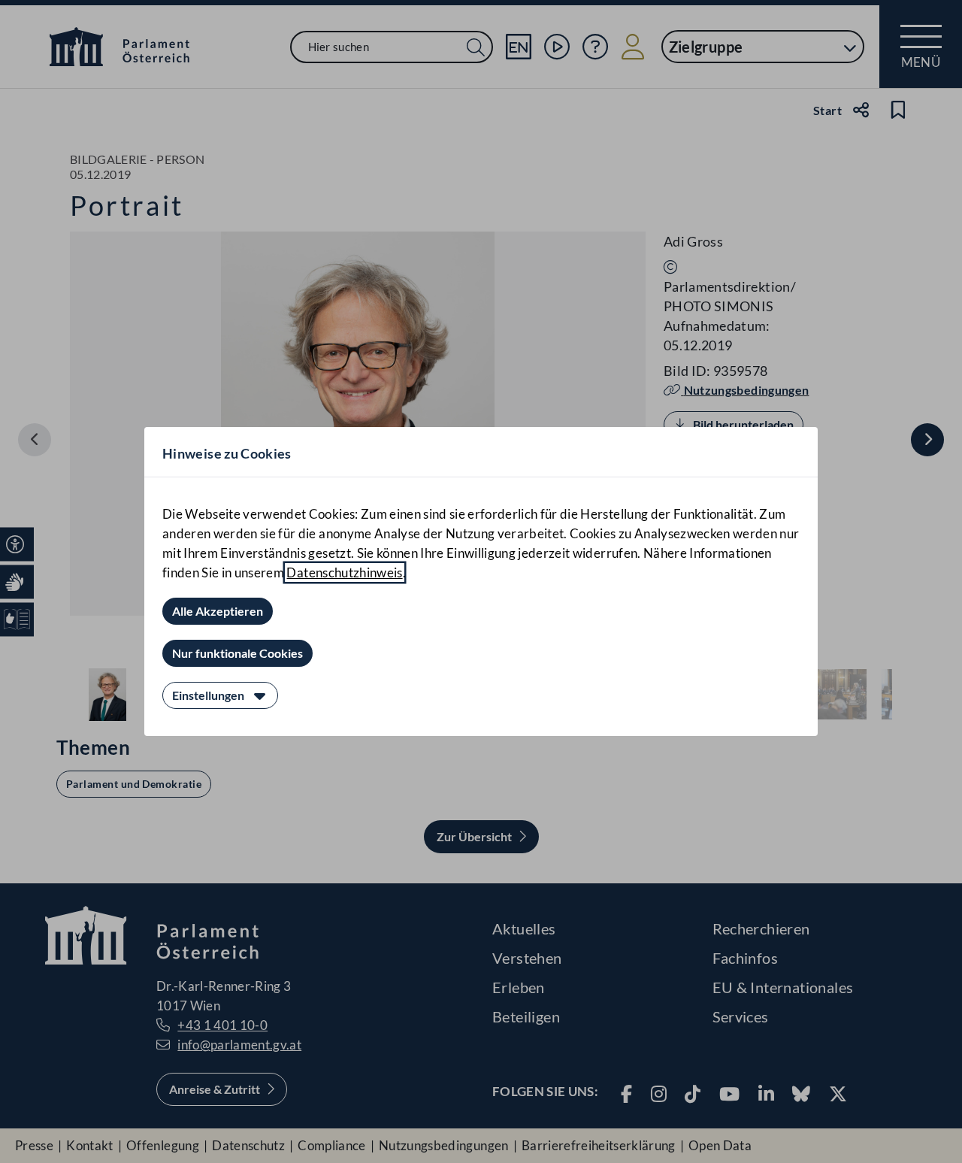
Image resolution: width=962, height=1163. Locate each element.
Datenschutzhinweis (344, 572)
